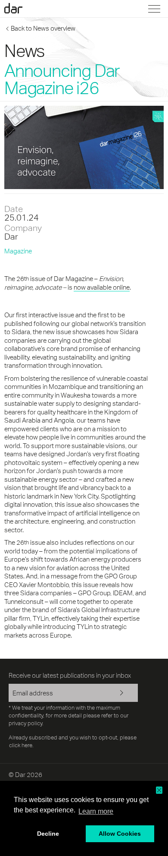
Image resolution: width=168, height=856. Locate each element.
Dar (18, 8)
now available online (102, 287)
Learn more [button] (95, 811)
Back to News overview (43, 28)
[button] (159, 790)
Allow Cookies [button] (120, 833)
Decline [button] (48, 833)
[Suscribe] (125, 693)
